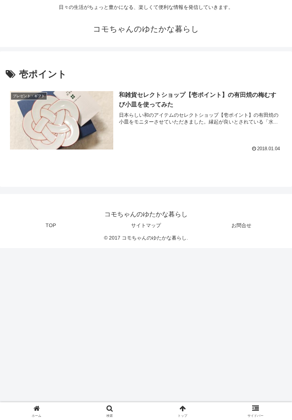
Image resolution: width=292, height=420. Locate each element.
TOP (51, 225)
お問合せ (241, 225)
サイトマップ (146, 225)
